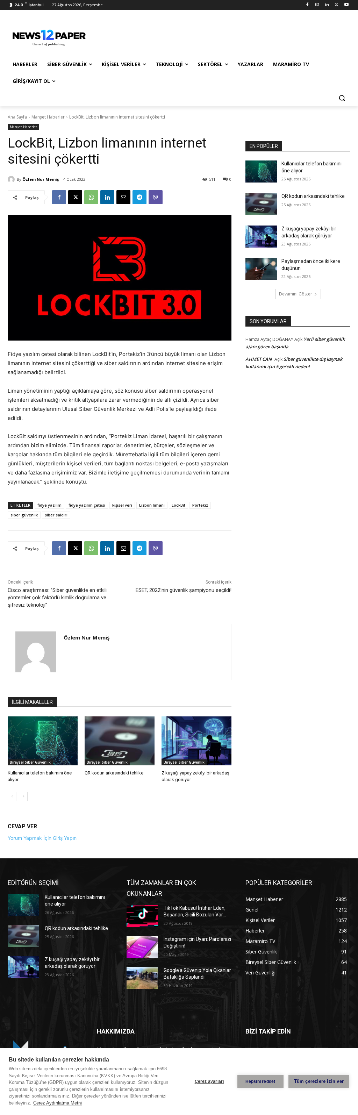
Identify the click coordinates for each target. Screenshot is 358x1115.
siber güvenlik (24, 514)
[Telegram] (139, 197)
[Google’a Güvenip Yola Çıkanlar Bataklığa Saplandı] (142, 978)
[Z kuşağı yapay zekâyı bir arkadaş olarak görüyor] (196, 740)
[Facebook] (307, 5)
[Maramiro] (49, 36)
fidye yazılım (49, 505)
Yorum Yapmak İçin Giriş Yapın (42, 838)
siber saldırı (56, 514)
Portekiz (200, 505)
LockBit (178, 505)
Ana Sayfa (17, 117)
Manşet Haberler (48, 117)
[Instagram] (317, 5)
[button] (342, 98)
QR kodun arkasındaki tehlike (114, 773)
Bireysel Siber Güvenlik (30, 762)
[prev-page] (12, 796)
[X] (336, 5)
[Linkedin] (327, 5)
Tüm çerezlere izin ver (319, 1081)
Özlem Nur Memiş (40, 179)
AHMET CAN (258, 359)
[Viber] (156, 197)
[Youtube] (346, 5)
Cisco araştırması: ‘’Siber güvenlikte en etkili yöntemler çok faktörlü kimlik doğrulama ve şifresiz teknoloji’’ (57, 597)
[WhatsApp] (91, 197)
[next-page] (23, 796)
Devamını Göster (295, 294)
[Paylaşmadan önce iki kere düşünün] (261, 269)
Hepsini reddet (260, 1081)
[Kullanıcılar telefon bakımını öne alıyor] (43, 740)
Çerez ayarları (209, 1081)
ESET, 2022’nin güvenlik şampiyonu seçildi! (183, 590)
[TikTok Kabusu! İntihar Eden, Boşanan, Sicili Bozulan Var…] (142, 916)
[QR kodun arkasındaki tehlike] (120, 740)
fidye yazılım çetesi (87, 505)
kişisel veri (122, 505)
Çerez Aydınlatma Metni (57, 1103)
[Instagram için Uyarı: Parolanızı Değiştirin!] (142, 947)
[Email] (123, 197)
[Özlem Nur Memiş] (12, 179)
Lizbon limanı (152, 505)
